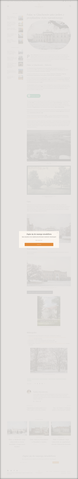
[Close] (57, 232)
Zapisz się (39, 244)
